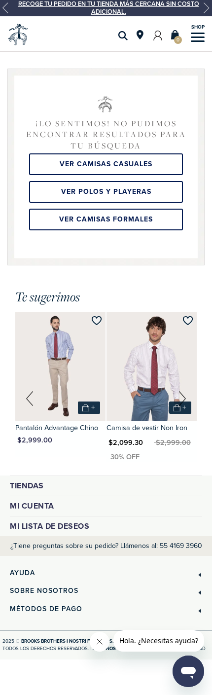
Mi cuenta (32, 506)
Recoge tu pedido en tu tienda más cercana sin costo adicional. (108, 8)
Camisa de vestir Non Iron (146, 428)
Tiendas (27, 486)
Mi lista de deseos (49, 526)
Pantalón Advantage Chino (56, 428)
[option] (106, 8)
